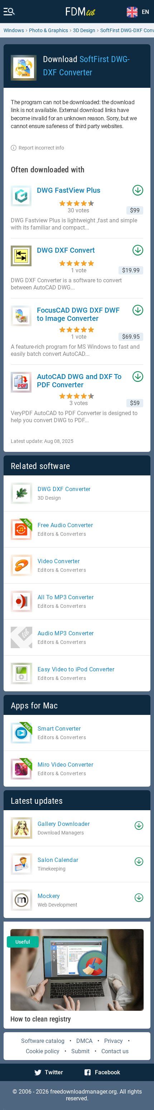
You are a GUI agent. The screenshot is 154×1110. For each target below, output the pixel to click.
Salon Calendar (58, 860)
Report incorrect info (41, 148)
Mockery (49, 896)
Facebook (107, 1072)
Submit (80, 1051)
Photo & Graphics (48, 30)
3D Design (84, 30)
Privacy (113, 1041)
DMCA (84, 1041)
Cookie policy (42, 1051)
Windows (14, 30)
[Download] (139, 825)
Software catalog (42, 1041)
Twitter (54, 1072)
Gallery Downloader (64, 824)
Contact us (115, 1051)
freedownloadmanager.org (83, 1091)
